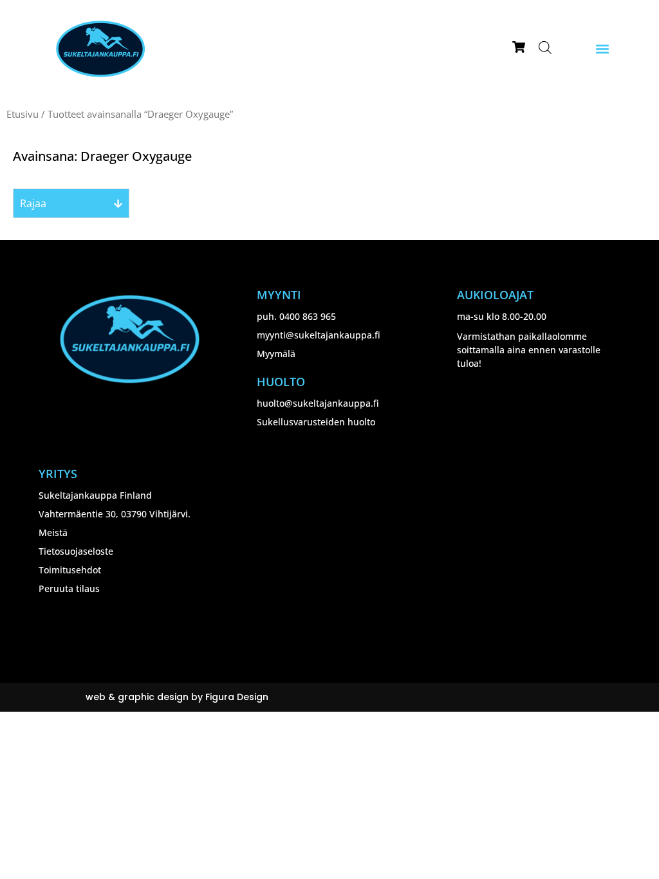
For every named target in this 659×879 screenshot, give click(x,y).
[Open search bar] (545, 47)
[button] (602, 49)
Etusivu (22, 113)
